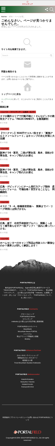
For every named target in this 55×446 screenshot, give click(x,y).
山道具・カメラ (29, 112)
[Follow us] (46, 9)
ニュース (4, 112)
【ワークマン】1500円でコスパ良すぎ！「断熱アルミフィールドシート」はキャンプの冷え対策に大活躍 (27, 135)
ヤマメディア (27, 4)
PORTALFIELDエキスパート (27, 326)
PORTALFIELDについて (42, 295)
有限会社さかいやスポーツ (27, 358)
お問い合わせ (33, 417)
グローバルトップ (24, 295)
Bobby (27, 339)
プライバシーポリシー (18, 417)
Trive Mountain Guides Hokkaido (27, 363)
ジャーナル (27, 334)
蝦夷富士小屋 (27, 360)
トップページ (6, 99)
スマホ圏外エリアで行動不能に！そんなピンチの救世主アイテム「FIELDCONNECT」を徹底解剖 (27, 117)
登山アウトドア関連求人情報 (27, 336)
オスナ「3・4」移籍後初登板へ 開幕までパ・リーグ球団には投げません (26, 208)
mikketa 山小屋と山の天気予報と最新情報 (27, 321)
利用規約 (6, 417)
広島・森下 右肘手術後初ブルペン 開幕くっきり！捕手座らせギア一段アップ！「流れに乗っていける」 (27, 225)
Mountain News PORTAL (27, 331)
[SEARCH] (52, 9)
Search (51, 56)
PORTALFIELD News (27, 316)
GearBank (27, 329)
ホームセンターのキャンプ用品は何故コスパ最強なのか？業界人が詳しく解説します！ (27, 244)
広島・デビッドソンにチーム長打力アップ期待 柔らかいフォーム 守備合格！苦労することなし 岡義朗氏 (27, 189)
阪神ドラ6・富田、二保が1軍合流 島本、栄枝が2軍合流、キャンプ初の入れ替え (26, 154)
